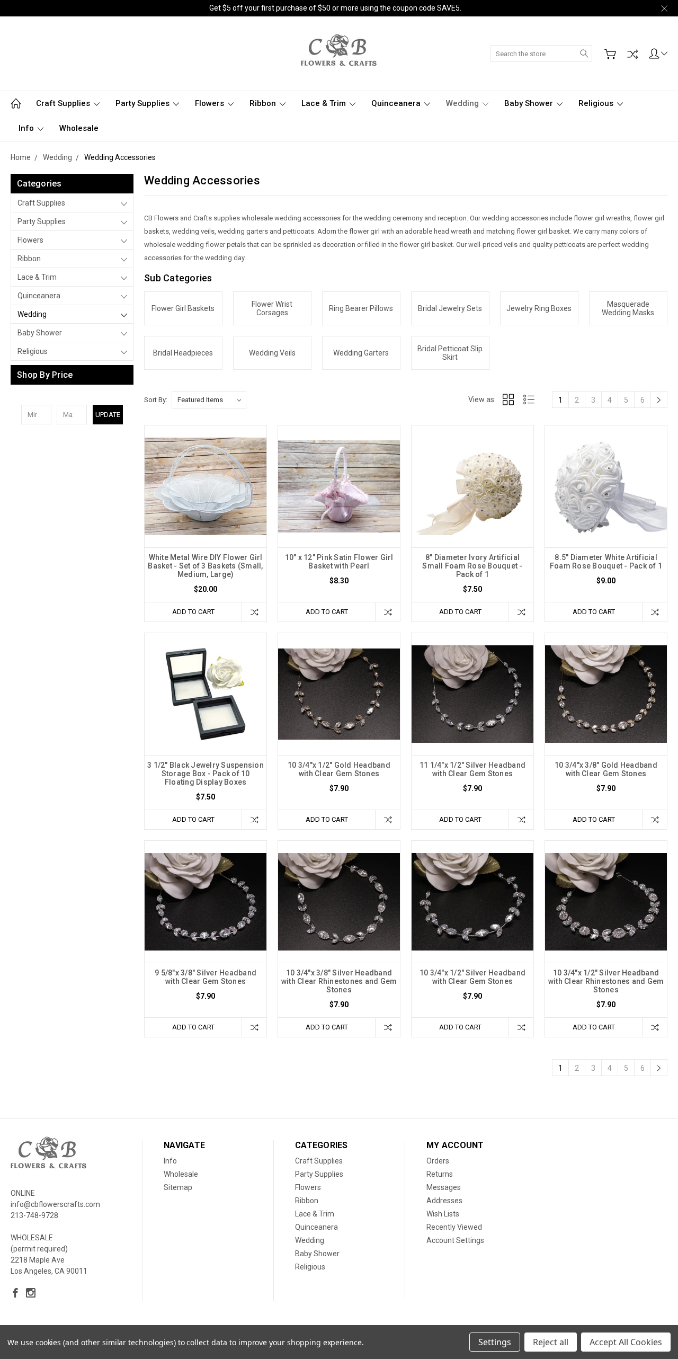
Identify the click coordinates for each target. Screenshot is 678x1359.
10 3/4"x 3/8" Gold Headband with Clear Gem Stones (606, 769)
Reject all (550, 1342)
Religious (596, 103)
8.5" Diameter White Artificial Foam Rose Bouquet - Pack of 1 (606, 561)
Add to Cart (193, 612)
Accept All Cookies (626, 1342)
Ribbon (263, 103)
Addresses (444, 1200)
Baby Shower (529, 103)
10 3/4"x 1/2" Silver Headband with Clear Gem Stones (472, 977)
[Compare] (632, 54)
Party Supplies (143, 103)
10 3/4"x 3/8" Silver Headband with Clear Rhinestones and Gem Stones (339, 981)
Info (27, 128)
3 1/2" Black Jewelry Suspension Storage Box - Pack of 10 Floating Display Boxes (205, 773)
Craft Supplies (64, 103)
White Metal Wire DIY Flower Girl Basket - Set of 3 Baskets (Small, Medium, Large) (205, 566)
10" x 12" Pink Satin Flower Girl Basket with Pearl (339, 561)
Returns (439, 1174)
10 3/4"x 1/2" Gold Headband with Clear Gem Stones (339, 769)
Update (107, 415)
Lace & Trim (324, 103)
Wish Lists (442, 1214)
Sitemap (178, 1187)
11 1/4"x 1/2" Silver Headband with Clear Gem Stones (472, 769)
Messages (443, 1187)
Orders (437, 1161)
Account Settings (455, 1240)
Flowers (210, 103)
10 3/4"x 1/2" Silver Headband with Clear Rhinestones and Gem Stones (606, 981)
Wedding (463, 103)
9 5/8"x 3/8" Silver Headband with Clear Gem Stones (205, 977)
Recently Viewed (454, 1227)
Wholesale (79, 128)
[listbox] (209, 400)
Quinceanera (397, 103)
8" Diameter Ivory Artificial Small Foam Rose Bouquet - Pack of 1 (472, 566)
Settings (494, 1342)
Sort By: (155, 400)
